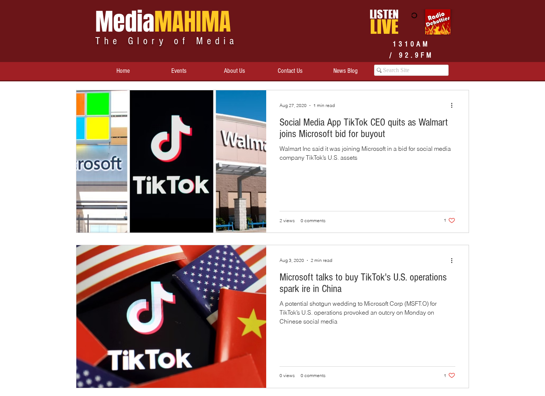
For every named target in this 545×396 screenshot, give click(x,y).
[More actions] (454, 105)
